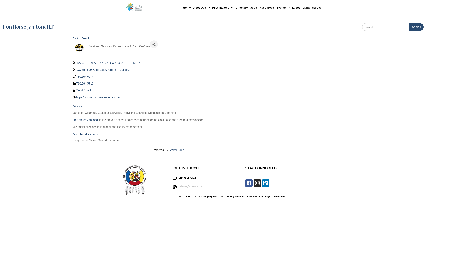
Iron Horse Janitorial (86, 119)
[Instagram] (257, 183)
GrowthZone (176, 149)
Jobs (253, 7)
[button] (201, 7)
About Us (199, 7)
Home (187, 7)
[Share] (154, 44)
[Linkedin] (265, 183)
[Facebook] (249, 183)
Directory (242, 7)
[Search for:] (393, 26)
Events (281, 7)
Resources (266, 7)
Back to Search (81, 38)
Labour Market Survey (306, 7)
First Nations (220, 7)
